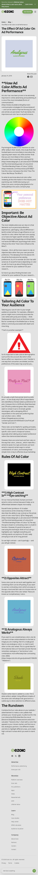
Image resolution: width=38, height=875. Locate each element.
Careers (13, 846)
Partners (14, 842)
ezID (12, 801)
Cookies (16, 863)
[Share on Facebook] (28, 77)
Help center (15, 822)
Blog (9, 22)
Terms (10, 863)
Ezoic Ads (14, 783)
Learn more (29, 4)
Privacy (4, 863)
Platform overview (17, 780)
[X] (16, 756)
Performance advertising (19, 766)
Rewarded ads (15, 797)
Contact (13, 849)
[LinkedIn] (19, 756)
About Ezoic (15, 839)
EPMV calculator (16, 825)
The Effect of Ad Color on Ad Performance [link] (14, 25)
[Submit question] (34, 871)
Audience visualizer (17, 829)
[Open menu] (35, 11)
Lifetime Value (15, 804)
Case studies (15, 818)
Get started (27, 12)
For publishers (15, 787)
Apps (13, 790)
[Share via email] (31, 77)
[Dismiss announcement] (35, 4)
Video (13, 794)
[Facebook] (12, 756)
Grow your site (15, 769)
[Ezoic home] (8, 11)
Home (4, 22)
